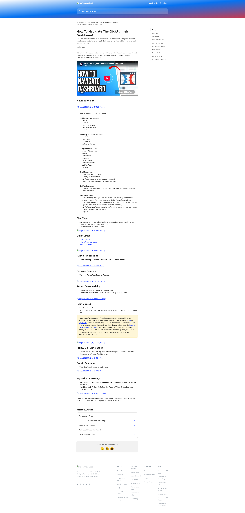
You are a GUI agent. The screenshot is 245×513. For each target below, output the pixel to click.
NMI (95, 327)
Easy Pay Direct (84, 327)
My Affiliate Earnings (159, 59)
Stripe (129, 320)
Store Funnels (135, 472)
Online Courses (135, 483)
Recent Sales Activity (158, 46)
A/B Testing (134, 499)
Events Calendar (157, 56)
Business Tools (162, 494)
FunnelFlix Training (158, 40)
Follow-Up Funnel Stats (159, 53)
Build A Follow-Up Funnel (88, 242)
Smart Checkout (136, 476)
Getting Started (93, 22)
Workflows (120, 501)
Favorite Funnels (157, 43)
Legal (146, 478)
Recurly (132, 325)
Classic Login (153, 3)
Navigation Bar (157, 30)
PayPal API (83, 323)
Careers (146, 471)
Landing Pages (122, 484)
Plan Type (155, 33)
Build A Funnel (85, 240)
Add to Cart (134, 480)
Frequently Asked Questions (109, 22)
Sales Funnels (121, 471)
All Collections (81, 22)
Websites (120, 475)
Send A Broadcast (86, 244)
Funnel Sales (156, 49)
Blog (118, 488)
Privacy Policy (148, 482)
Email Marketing (122, 497)
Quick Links (156, 36)
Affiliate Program (149, 475)
